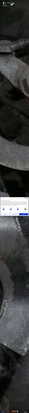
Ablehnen (5, 214)
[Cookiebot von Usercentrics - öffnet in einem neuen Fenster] (25, 198)
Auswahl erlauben (14, 214)
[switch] (11, 209)
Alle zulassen (23, 214)
